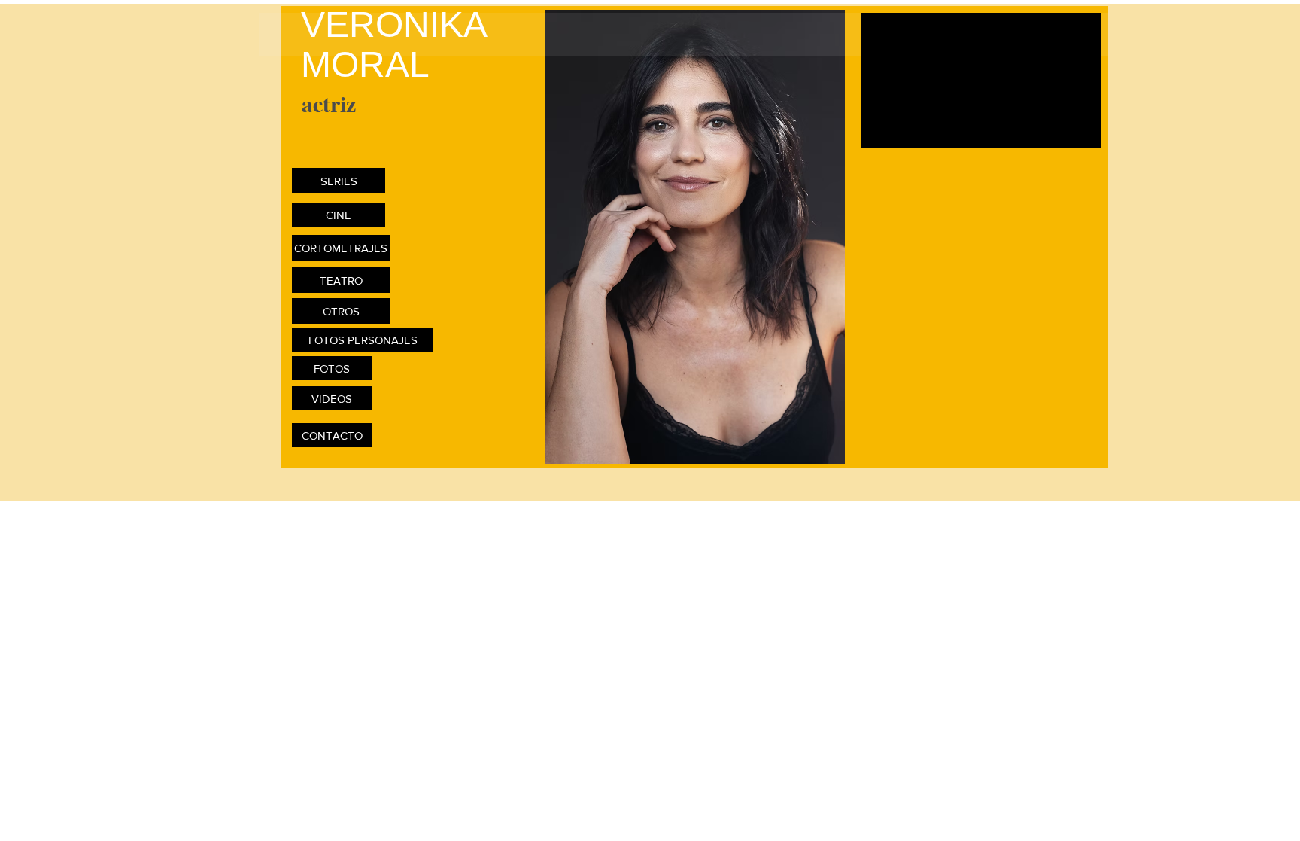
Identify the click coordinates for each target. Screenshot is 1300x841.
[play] (1072, 450)
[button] (694, 237)
